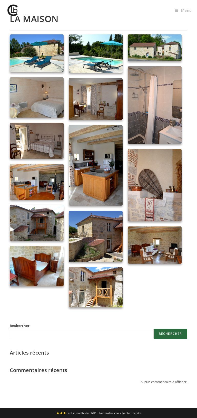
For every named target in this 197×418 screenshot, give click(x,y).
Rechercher (19, 325)
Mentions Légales (131, 413)
